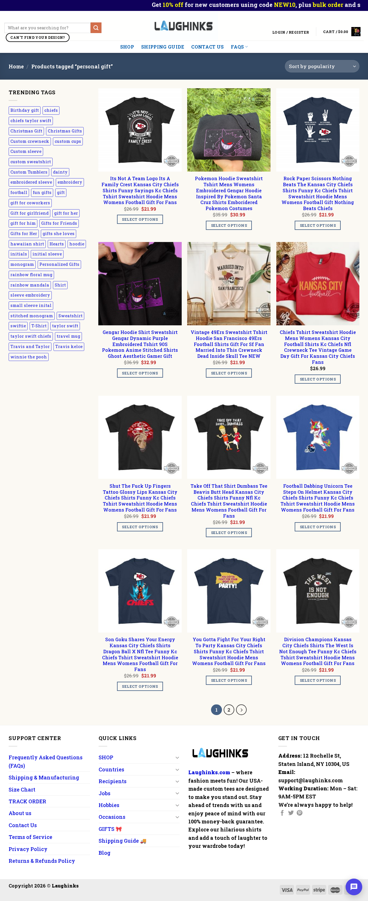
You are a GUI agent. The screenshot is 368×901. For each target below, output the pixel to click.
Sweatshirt (70, 315)
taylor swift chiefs (30, 336)
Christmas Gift (26, 131)
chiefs (51, 110)
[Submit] (96, 27)
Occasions (112, 816)
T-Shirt (39, 325)
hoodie (76, 244)
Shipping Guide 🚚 (122, 840)
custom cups (68, 141)
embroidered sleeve (31, 182)
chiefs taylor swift (30, 120)
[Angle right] (241, 709)
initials (18, 254)
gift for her (66, 213)
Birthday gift (24, 110)
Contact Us (207, 47)
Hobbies (109, 805)
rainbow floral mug (31, 274)
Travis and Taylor (30, 346)
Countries (111, 769)
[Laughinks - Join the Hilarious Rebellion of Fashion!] (184, 26)
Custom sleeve (25, 151)
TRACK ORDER (27, 801)
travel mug (68, 336)
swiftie (18, 325)
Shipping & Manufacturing (44, 777)
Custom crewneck (29, 141)
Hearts (56, 244)
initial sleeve (47, 254)
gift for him (23, 223)
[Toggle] (177, 757)
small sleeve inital (30, 305)
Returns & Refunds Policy (42, 860)
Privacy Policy (28, 849)
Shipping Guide (162, 47)
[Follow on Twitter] (291, 813)
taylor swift (65, 325)
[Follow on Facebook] (282, 813)
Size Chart (22, 789)
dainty (60, 172)
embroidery (69, 182)
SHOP (127, 47)
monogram (22, 264)
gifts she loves (58, 233)
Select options (140, 219)
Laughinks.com (209, 772)
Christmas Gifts (65, 131)
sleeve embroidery (30, 295)
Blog (104, 852)
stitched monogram (31, 315)
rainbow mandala (29, 285)
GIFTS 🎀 (110, 828)
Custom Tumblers (28, 172)
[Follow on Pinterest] (299, 813)
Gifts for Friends (59, 223)
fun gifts (42, 192)
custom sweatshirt (30, 161)
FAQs (237, 47)
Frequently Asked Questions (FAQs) (46, 761)
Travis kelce (69, 346)
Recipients (112, 781)
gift (61, 192)
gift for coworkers (30, 202)
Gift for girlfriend (29, 213)
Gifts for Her (23, 233)
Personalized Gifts (59, 264)
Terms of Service (30, 836)
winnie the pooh (28, 357)
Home (16, 66)
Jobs (104, 793)
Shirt (60, 285)
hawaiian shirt (27, 244)
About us (20, 813)
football (18, 192)
